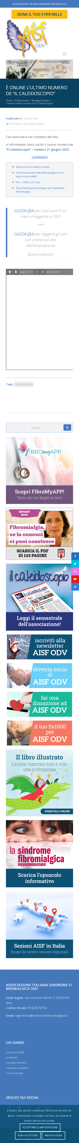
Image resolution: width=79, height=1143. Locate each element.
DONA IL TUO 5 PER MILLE (39, 14)
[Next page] (16, 272)
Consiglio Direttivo (16, 1062)
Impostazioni (53, 1135)
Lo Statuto (12, 1057)
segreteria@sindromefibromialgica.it (41, 1015)
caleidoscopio (24, 384)
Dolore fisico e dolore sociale (32, 167)
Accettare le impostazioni (40, 1127)
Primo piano (16, 123)
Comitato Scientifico (17, 1068)
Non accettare (28, 1135)
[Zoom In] (43, 272)
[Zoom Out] (37, 272)
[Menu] (64, 53)
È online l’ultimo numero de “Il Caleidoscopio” (36, 90)
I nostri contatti (14, 1073)
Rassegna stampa (34, 123)
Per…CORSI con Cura (28, 182)
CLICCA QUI (24, 210)
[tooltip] (75, 556)
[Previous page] (10, 272)
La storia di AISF (15, 1052)
